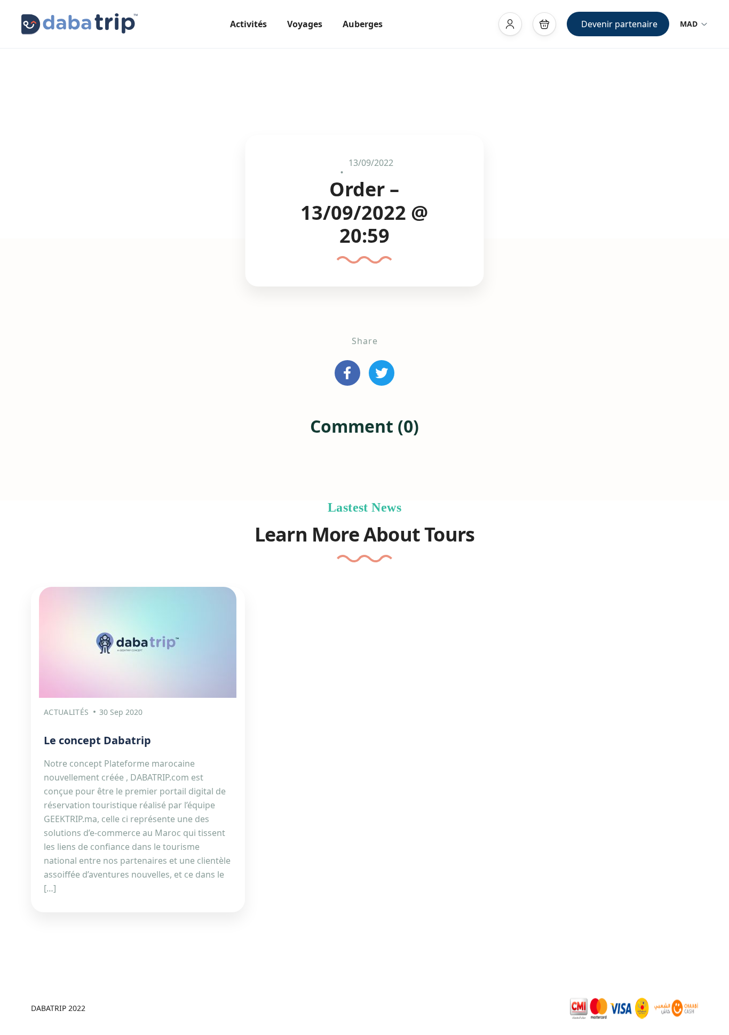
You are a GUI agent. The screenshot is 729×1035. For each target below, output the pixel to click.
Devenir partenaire (619, 24)
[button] (544, 24)
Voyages (304, 24)
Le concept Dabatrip (97, 740)
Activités (248, 24)
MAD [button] (689, 24)
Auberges (363, 24)
